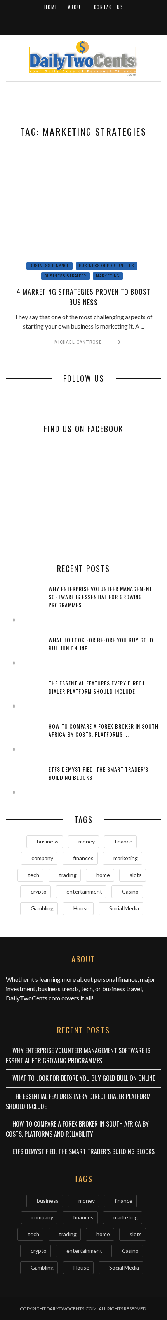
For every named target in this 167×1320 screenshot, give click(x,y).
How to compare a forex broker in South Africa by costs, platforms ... (103, 730)
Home (51, 7)
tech (33, 874)
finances (83, 858)
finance (123, 841)
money (86, 841)
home (103, 874)
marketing (125, 858)
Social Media (124, 908)
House (81, 908)
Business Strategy (65, 275)
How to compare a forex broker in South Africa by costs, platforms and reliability (77, 1129)
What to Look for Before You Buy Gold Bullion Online (83, 1078)
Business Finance (50, 265)
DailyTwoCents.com (33, 998)
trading (68, 874)
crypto (39, 891)
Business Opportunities (106, 265)
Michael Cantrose (78, 342)
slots (136, 874)
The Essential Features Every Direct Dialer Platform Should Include (97, 687)
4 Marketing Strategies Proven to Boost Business (84, 297)
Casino (130, 891)
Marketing (108, 275)
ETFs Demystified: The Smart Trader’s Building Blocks (83, 1151)
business (48, 841)
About (76, 7)
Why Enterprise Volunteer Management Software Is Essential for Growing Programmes (100, 596)
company (42, 858)
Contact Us (108, 7)
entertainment (84, 891)
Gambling (42, 908)
